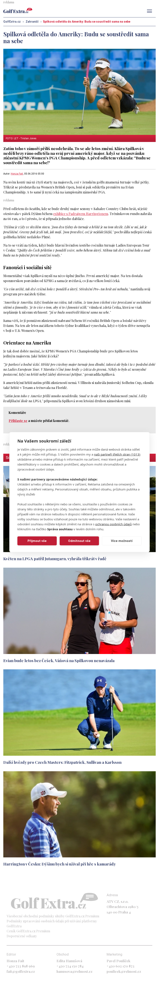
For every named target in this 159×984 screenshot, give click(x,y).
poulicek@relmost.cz (124, 971)
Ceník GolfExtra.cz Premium (28, 931)
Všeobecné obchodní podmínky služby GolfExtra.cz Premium (53, 916)
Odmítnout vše (79, 541)
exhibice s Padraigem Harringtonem (80, 213)
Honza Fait (17, 173)
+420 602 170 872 (120, 966)
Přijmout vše (37, 541)
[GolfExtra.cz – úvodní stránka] (17, 10)
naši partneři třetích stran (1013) (117, 454)
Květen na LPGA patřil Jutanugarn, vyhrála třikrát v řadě (54, 558)
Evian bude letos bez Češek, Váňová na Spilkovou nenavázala (58, 660)
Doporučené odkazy (22, 936)
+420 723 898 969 (21, 966)
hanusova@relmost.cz (74, 971)
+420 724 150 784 (70, 966)
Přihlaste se (18, 420)
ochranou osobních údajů (113, 524)
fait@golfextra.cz (21, 971)
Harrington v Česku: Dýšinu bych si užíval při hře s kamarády (59, 864)
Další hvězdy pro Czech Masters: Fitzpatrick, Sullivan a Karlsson (62, 762)
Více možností (121, 541)
